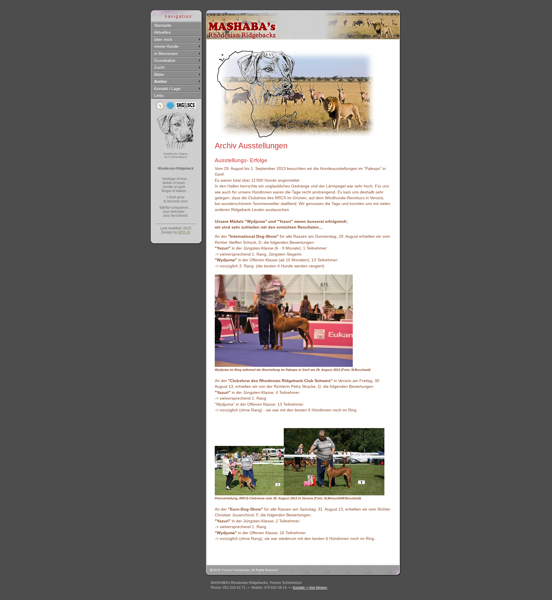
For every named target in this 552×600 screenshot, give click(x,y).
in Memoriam (166, 53)
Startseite (162, 25)
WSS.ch (184, 232)
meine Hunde (166, 46)
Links (159, 95)
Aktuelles (162, 32)
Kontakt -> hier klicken (310, 588)
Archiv (160, 81)
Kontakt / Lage (167, 88)
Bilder (159, 74)
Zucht (159, 67)
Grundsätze (164, 60)
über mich (163, 39)
